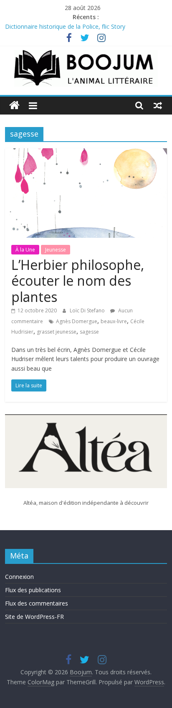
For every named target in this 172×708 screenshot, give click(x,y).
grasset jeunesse (56, 331)
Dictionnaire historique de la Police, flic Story (65, 26)
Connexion (19, 577)
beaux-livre (114, 321)
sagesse (89, 331)
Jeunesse (55, 249)
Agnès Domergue (76, 321)
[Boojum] (14, 106)
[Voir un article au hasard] (158, 105)
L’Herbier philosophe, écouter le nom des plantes (77, 281)
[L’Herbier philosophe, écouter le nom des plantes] (86, 153)
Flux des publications (33, 590)
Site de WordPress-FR (34, 617)
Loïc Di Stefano (88, 310)
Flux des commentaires (36, 603)
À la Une (25, 249)
